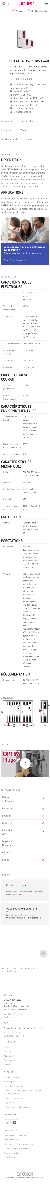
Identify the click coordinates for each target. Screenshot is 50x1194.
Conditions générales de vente (17, 1149)
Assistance (8, 1056)
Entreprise (8, 1060)
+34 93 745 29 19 (12, 1033)
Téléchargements (9, 139)
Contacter (8, 1017)
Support (31, 139)
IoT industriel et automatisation (18, 1107)
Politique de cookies (13, 1140)
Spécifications (28, 121)
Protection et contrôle (13, 1086)
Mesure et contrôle (12, 1077)
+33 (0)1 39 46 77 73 (14, 1014)
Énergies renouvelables (14, 1098)
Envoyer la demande (13, 1036)
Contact (7, 1065)
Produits (8, 1052)
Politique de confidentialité (16, 1135)
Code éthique (10, 1157)
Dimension (6, 130)
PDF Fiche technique (40, 11)
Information (6, 121)
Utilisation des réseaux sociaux (17, 1144)
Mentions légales (11, 1153)
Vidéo (23, 130)
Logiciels (8, 1103)
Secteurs (8, 1047)
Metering (8, 1082)
